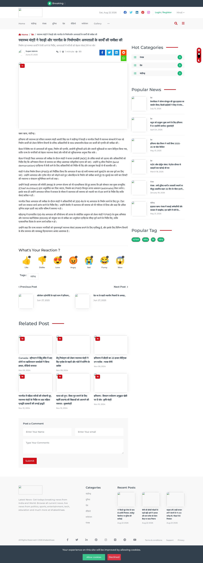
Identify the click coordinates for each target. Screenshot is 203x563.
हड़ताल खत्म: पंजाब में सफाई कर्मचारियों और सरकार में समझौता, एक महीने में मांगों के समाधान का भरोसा (166, 210)
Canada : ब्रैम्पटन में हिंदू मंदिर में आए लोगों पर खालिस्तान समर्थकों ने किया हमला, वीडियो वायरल (100, 3)
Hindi (180, 12)
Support (170, 540)
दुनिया (54, 23)
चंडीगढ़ (161, 239)
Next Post (120, 286)
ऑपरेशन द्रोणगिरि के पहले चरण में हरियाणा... (53, 295)
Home (22, 23)
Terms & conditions (153, 540)
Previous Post (28, 286)
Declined (114, 557)
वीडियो (73, 23)
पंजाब (44, 23)
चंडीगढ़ (33, 23)
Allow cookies (93, 557)
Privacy (181, 540)
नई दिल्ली (136, 239)
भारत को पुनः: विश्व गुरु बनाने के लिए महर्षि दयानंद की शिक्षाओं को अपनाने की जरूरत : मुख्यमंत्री (72, 399)
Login (158, 12)
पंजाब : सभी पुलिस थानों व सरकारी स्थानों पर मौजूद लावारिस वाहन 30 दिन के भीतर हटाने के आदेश (166, 189)
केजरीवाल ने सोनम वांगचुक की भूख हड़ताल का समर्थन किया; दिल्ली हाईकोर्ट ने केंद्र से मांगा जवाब (167, 105)
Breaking (57, 3)
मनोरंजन (85, 23)
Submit (29, 460)
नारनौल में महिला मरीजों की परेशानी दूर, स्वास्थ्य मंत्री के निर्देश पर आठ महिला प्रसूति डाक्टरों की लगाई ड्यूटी (35, 399)
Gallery (98, 23)
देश (64, 23)
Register (167, 12)
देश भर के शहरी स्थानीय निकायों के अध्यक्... (109, 295)
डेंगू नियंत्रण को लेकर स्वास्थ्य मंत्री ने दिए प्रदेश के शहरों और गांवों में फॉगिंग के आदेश (73, 362)
